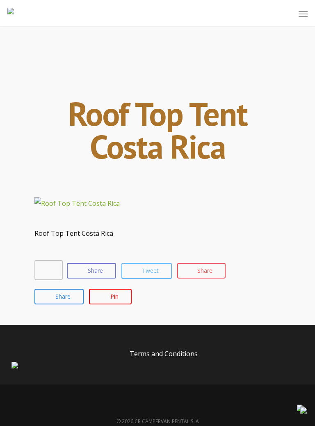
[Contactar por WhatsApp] (303, 411)
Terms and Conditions (164, 353)
